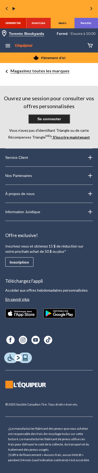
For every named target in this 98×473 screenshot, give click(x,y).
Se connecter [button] (49, 119)
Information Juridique (22, 212)
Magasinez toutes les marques (40, 70)
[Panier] (90, 46)
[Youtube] (35, 340)
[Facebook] (10, 340)
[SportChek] (38, 23)
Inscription (19, 262)
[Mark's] (62, 23)
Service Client (16, 157)
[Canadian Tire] (13, 23)
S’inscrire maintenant (71, 137)
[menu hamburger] (7, 46)
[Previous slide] (6, 9)
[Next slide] (91, 9)
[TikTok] (48, 340)
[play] (13, 9)
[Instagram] (23, 340)
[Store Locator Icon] (4, 33)
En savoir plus (17, 299)
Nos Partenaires (18, 176)
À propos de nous (19, 194)
